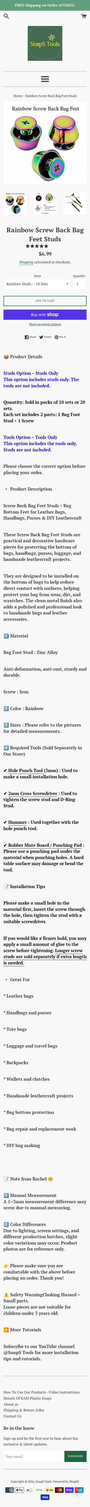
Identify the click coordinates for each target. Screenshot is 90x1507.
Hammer (17, 822)
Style (37, 276)
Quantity (79, 276)
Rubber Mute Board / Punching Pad (45, 845)
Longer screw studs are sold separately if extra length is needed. (45, 957)
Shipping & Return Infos (23, 1410)
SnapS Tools (44, 1482)
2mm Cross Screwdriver (32, 793)
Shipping (26, 262)
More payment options (45, 324)
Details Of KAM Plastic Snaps (27, 1398)
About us (10, 1404)
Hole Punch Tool (26, 770)
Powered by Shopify (66, 1482)
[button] (37, 246)
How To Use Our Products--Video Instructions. (42, 1392)
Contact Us (12, 1416)
